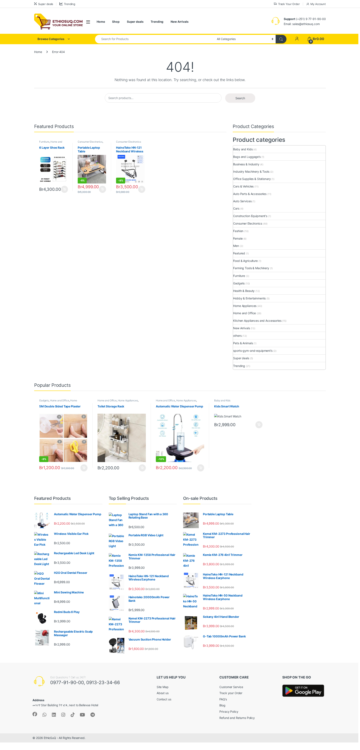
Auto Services (242, 201)
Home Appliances (244, 306)
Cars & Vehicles (243, 186)
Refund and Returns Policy (237, 718)
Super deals (45, 4)
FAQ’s (223, 699)
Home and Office (244, 313)
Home (101, 21)
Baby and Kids (242, 149)
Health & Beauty (244, 291)
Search (240, 98)
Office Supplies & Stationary (252, 179)
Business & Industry (246, 164)
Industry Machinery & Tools (251, 171)
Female (237, 238)
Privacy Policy (228, 711)
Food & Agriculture (245, 261)
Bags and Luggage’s (246, 156)
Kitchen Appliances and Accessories (257, 320)
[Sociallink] (34, 714)
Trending (69, 4)
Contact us (164, 699)
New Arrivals (179, 21)
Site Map (163, 687)
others (237, 335)
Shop (115, 21)
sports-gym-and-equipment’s (252, 350)
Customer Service (231, 687)
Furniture (44, 141)
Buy (64, 189)
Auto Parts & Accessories (249, 194)
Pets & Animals (243, 343)
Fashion (238, 231)
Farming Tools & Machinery (251, 268)
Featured (239, 253)
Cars (236, 208)
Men (236, 245)
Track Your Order (289, 4)
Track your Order (230, 693)
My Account (318, 4)
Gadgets (239, 283)
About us (163, 693)
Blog (222, 705)
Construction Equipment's (250, 216)
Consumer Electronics (90, 141)
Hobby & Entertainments (249, 298)
